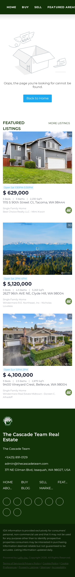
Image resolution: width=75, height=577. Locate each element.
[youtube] (59, 501)
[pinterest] (7, 512)
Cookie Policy (50, 563)
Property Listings (28, 567)
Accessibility (59, 567)
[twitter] (28, 501)
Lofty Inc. (23, 557)
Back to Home (38, 98)
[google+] (17, 512)
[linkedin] (17, 501)
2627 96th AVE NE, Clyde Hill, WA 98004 (33, 293)
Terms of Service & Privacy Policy (22, 563)
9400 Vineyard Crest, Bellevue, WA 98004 (35, 384)
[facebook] (7, 501)
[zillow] (38, 501)
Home (11, 7)
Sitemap (45, 567)
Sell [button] (38, 7)
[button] (9, 483)
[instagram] (49, 501)
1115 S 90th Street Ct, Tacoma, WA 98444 (34, 202)
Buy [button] (25, 7)
